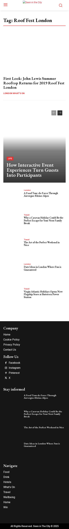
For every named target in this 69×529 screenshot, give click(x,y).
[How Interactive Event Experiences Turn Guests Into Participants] (34, 145)
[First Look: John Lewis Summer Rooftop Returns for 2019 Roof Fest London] (34, 55)
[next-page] (59, 112)
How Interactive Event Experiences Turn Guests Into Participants (32, 170)
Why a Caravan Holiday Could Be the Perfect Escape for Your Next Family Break (43, 220)
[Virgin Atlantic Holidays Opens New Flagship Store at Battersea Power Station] (12, 296)
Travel (26, 215)
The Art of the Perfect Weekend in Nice (42, 244)
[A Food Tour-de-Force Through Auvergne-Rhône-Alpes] (12, 197)
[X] (5, 378)
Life (10, 158)
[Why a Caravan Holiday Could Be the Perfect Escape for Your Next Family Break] (12, 222)
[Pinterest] (5, 373)
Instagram (14, 368)
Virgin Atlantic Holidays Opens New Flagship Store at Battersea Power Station (43, 294)
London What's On (14, 93)
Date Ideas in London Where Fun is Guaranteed (42, 268)
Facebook (14, 363)
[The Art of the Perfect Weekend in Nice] (12, 246)
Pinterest (14, 373)
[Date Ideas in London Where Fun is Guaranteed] (12, 271)
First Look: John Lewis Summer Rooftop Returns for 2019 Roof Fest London (33, 83)
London (27, 190)
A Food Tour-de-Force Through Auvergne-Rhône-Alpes (41, 195)
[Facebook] (5, 363)
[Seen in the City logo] (34, 5)
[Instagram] (5, 368)
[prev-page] (53, 112)
